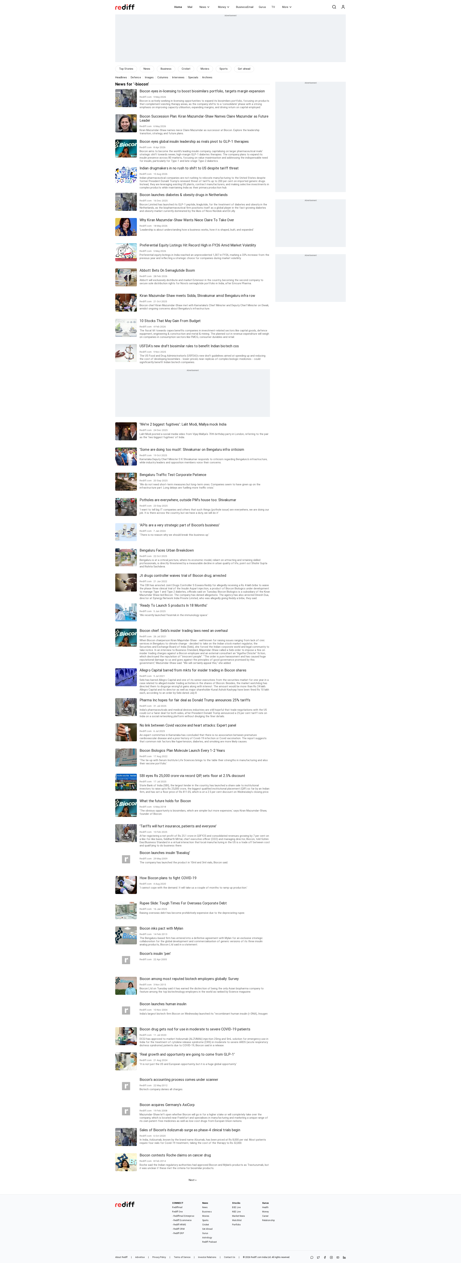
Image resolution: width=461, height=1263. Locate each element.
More (285, 7)
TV (273, 7)
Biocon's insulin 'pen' (155, 954)
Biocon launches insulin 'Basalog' (165, 853)
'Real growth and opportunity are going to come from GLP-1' (187, 1054)
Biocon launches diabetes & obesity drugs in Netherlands (184, 195)
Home (178, 7)
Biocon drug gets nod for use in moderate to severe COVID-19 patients (195, 1029)
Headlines (121, 77)
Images (149, 77)
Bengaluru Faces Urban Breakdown (167, 550)
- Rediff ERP (178, 1233)
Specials (193, 77)
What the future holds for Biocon (165, 801)
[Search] (334, 7)
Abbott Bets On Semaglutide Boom (167, 270)
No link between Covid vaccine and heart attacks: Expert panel (188, 725)
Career (265, 1216)
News (203, 7)
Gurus (262, 7)
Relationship (268, 1220)
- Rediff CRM (178, 1229)
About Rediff (121, 1257)
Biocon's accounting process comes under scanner (179, 1080)
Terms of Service (182, 1257)
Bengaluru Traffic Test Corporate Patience (173, 475)
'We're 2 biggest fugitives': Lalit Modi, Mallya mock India (183, 424)
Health (265, 1207)
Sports (224, 68)
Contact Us (229, 1257)
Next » (192, 1180)
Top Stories (126, 68)
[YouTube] (337, 1257)
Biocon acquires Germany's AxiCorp (167, 1105)
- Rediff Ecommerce (181, 1220)
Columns (162, 77)
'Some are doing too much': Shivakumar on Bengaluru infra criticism (192, 450)
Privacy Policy (159, 1257)
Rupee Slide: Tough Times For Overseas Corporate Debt (183, 903)
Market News (238, 1216)
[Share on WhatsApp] (311, 1257)
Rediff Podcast (209, 1242)
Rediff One (177, 1211)
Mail (190, 7)
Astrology (207, 1237)
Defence (136, 77)
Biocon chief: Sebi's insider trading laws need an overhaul (184, 631)
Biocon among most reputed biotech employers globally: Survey (189, 979)
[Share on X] (318, 1257)
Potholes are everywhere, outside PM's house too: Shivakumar (188, 500)
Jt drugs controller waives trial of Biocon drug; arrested (183, 576)
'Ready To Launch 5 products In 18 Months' (173, 605)
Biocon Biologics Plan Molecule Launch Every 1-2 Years (182, 751)
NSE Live (236, 1211)
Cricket (186, 68)
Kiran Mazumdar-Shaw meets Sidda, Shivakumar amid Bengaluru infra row (197, 296)
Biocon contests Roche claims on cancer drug (175, 1155)
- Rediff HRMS (179, 1224)
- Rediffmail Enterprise (183, 1216)
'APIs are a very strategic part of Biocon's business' (180, 525)
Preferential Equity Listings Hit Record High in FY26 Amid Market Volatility (198, 245)
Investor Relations (207, 1257)
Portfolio (236, 1224)
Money (222, 7)
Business (166, 68)
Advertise (140, 1257)
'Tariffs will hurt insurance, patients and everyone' (178, 826)
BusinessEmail (244, 7)
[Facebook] (324, 1257)
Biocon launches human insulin (163, 1004)
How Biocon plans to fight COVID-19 (168, 878)
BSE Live (236, 1207)
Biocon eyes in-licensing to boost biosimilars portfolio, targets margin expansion (202, 91)
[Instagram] (331, 1257)
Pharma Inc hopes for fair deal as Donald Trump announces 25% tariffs (195, 700)
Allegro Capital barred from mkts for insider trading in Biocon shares (193, 670)
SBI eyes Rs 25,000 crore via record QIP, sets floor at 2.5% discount (192, 776)
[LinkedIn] (344, 1257)
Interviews (178, 77)
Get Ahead (207, 1229)
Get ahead (244, 68)
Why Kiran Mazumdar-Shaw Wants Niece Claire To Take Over (187, 220)
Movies (205, 68)
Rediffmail (177, 1207)
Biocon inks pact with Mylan (161, 928)
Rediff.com (256, 1257)
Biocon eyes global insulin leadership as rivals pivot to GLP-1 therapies (194, 142)
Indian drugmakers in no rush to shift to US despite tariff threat (189, 168)
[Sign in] (343, 7)
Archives (207, 77)
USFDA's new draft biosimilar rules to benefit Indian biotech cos (189, 346)
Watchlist (237, 1220)
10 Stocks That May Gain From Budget (170, 321)
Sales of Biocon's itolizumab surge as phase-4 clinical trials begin (190, 1130)
